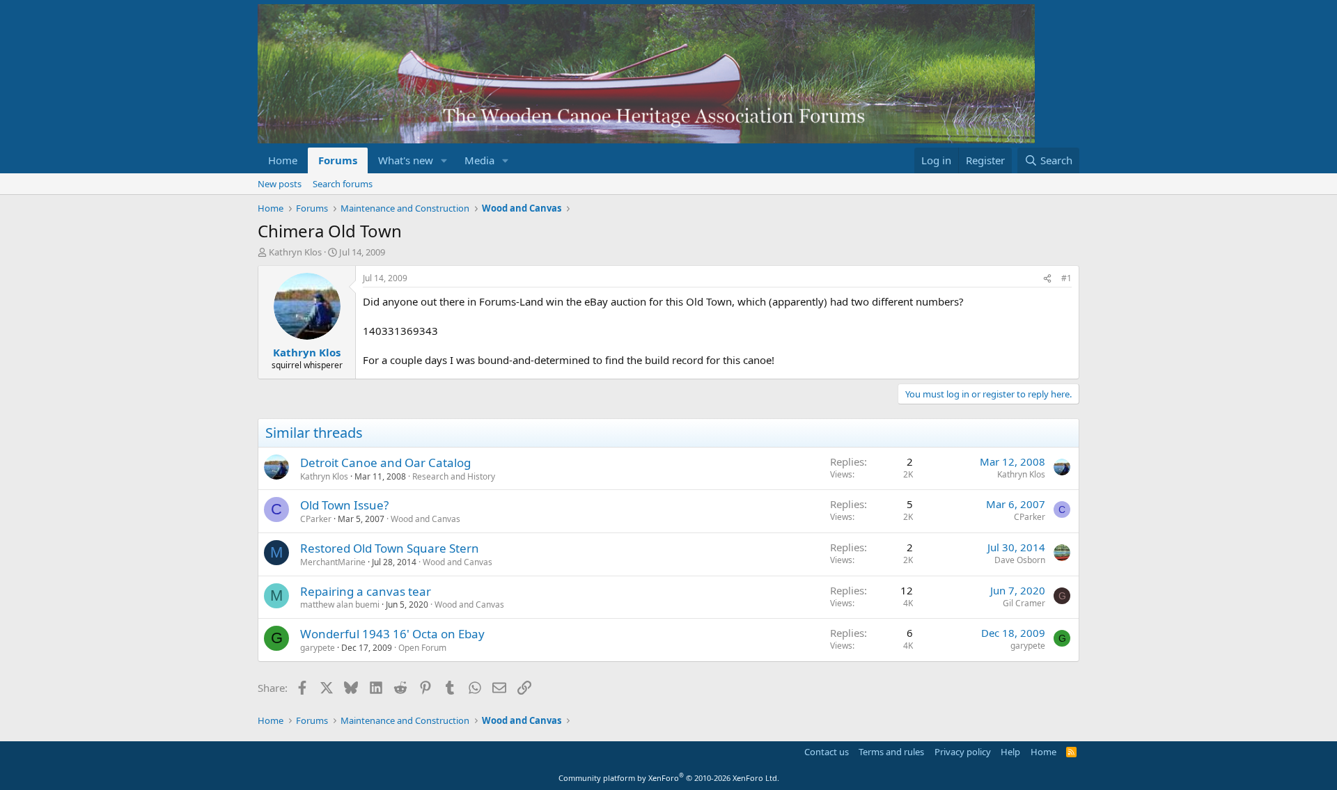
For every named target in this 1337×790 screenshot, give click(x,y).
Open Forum (422, 648)
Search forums (343, 183)
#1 (1066, 278)
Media (479, 160)
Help (1010, 751)
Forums (337, 160)
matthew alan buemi (340, 604)
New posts (280, 183)
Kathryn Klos (295, 252)
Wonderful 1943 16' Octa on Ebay (392, 634)
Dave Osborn (1019, 560)
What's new (405, 160)
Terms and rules (891, 751)
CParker (315, 519)
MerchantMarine (333, 562)
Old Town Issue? (344, 505)
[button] (444, 160)
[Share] (1047, 279)
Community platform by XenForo (668, 778)
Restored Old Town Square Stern (389, 548)
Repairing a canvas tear (365, 591)
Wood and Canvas (425, 519)
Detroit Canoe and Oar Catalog (385, 463)
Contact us (826, 751)
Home (282, 160)
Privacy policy (963, 751)
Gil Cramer (1024, 603)
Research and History (453, 476)
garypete (317, 648)
